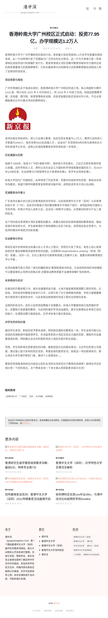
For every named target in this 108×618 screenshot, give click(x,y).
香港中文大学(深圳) (91, 555)
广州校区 (23, 396)
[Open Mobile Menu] (100, 8)
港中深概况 (54, 28)
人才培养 (77, 555)
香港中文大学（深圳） (52, 545)
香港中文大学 (48, 541)
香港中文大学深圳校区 (52, 550)
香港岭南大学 (11, 396)
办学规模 (39, 396)
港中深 (44, 536)
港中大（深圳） (93, 546)
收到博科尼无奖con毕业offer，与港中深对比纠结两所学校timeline (79, 497)
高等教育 (49, 396)
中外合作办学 (79, 546)
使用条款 (48, 611)
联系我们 (26, 423)
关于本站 (36, 611)
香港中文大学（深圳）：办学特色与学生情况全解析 (79, 465)
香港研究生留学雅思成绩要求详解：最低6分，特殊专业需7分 (27, 465)
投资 (31, 396)
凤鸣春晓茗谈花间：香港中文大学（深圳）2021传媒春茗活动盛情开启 (28, 497)
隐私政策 (59, 611)
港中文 (44, 554)
